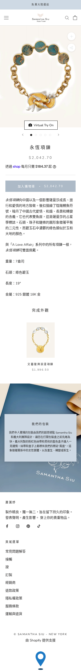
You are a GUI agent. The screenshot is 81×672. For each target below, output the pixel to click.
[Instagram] (17, 526)
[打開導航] (6, 17)
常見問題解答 (15, 551)
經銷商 (10, 582)
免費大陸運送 (40, 4)
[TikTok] (38, 526)
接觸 (8, 559)
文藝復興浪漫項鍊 (40, 364)
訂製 (8, 575)
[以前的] (22, 135)
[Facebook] (7, 526)
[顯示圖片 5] (50, 135)
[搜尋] (67, 17)
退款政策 (12, 590)
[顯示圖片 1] (31, 135)
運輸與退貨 (13, 614)
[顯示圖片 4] (45, 135)
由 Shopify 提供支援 (40, 640)
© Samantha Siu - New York (40, 634)
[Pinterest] (28, 526)
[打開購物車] (75, 17)
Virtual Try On (43, 125)
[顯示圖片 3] (41, 135)
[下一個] (58, 135)
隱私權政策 (13, 598)
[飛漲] (71, 36)
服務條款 (12, 606)
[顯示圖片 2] (36, 135)
